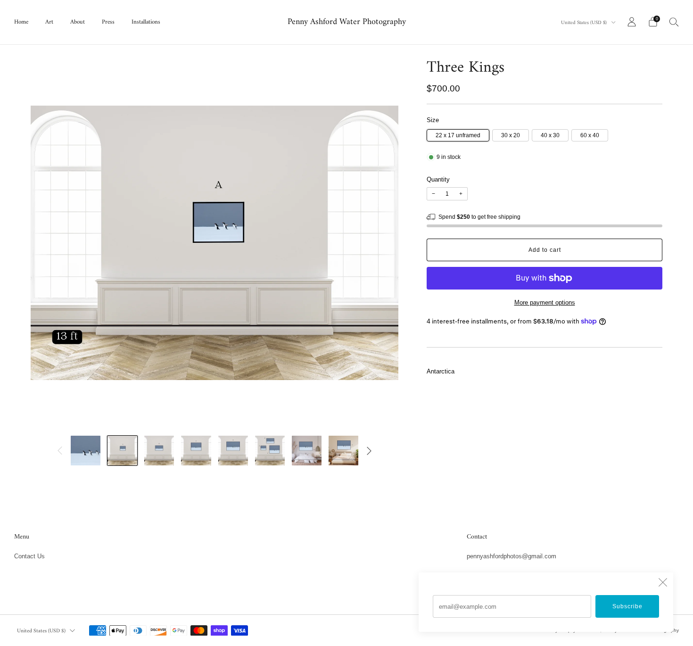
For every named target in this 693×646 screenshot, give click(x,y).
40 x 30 (550, 135)
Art (49, 22)
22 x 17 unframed (458, 135)
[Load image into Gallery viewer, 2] (122, 450)
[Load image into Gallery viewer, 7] (306, 450)
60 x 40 (589, 135)
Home (21, 22)
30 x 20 (510, 135)
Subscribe (627, 606)
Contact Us (29, 556)
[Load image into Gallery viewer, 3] (159, 450)
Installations (146, 22)
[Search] (674, 21)
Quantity (438, 179)
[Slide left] (60, 451)
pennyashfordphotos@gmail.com (511, 556)
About (77, 22)
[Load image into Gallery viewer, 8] (343, 450)
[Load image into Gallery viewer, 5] (233, 450)
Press (108, 22)
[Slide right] (369, 451)
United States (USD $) (584, 22)
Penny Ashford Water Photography (347, 22)
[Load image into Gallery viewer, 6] (270, 450)
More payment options (544, 302)
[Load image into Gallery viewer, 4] (196, 450)
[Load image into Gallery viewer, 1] (85, 450)
